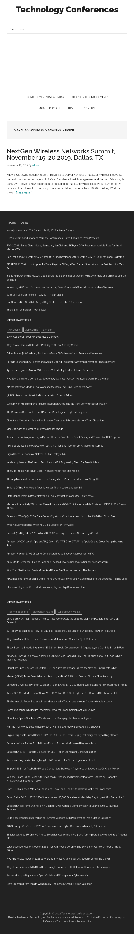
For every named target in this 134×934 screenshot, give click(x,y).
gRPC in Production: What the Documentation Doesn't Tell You (40, 395)
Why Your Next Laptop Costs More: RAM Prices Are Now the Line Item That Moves (51, 570)
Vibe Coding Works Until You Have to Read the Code (35, 429)
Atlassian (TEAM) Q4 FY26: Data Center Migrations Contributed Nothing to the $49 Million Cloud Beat (61, 516)
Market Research (75, 917)
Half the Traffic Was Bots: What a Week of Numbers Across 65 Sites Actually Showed (53, 726)
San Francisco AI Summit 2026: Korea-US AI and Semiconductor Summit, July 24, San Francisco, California (65, 257)
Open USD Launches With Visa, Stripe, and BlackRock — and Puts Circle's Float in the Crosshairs (59, 789)
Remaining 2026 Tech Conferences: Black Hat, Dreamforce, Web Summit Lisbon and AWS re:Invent (60, 287)
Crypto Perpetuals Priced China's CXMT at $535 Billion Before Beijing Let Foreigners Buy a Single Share (62, 735)
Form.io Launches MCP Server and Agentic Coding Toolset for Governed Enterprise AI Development (61, 361)
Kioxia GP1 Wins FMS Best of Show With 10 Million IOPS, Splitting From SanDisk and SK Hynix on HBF (62, 693)
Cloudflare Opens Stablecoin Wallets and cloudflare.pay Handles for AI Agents (49, 718)
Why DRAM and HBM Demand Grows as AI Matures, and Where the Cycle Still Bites (51, 639)
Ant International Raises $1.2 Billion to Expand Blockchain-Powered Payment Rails (51, 743)
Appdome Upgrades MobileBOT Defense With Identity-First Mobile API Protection (50, 370)
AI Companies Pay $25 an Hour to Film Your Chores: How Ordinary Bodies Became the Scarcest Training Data (67, 578)
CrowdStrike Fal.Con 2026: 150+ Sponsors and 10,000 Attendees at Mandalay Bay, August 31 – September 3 (66, 797)
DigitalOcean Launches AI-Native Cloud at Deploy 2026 (36, 454)
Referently (49, 921)
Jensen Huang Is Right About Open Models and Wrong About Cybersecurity (47, 875)
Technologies (37, 917)
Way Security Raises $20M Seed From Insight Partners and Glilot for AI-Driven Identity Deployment (60, 867)
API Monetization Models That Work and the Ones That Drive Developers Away (49, 387)
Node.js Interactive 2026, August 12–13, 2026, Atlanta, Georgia (41, 230)
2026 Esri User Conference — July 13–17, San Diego (35, 294)
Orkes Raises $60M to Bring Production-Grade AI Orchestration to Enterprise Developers (55, 353)
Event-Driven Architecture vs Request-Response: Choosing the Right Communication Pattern (57, 403)
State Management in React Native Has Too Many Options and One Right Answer (50, 496)
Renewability (84, 921)
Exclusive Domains (97, 917)
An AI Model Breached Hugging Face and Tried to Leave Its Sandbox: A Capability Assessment (57, 562)
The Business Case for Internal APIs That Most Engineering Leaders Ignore (47, 412)
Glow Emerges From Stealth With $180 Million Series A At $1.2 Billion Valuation (49, 883)
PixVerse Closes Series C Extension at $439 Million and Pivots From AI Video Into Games (55, 445)
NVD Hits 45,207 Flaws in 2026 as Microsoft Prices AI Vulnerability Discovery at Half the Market (58, 858)
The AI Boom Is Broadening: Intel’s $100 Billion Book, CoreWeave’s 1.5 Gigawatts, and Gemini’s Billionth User (65, 647)
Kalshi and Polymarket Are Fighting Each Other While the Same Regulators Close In (51, 760)
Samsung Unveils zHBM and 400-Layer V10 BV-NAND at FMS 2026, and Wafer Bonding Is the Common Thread (67, 684)
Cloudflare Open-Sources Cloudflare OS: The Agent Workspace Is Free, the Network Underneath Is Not (62, 668)
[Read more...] (24, 193)
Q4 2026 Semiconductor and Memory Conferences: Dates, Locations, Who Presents (53, 238)
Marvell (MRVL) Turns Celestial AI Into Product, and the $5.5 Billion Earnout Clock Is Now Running (59, 676)
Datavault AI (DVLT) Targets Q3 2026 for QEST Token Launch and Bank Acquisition (51, 751)
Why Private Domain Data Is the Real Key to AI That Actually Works (43, 345)
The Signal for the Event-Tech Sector (26, 309)
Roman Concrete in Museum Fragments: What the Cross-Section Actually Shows (51, 710)
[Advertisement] (67, 65)
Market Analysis (56, 917)
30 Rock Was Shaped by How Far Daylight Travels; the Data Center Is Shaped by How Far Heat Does (61, 630)
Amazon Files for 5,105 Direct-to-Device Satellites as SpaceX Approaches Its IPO (50, 553)
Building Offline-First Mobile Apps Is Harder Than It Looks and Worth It (44, 487)
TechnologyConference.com (77, 913)
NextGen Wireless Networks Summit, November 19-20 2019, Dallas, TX (61, 154)
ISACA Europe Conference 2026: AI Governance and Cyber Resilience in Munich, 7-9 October (56, 826)
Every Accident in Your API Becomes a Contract (32, 336)
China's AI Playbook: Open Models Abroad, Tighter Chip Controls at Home (47, 587)
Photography (117, 917)
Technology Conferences (67, 9)
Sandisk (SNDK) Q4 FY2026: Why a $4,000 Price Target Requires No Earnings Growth (53, 533)
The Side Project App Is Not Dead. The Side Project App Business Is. (43, 470)
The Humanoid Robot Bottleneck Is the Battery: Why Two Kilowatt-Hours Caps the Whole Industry (60, 701)
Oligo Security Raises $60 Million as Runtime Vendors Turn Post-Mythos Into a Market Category (59, 817)
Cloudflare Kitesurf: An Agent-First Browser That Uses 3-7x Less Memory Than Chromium (56, 420)
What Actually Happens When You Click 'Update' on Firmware (40, 524)
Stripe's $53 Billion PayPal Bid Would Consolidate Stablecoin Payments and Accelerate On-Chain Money (63, 768)
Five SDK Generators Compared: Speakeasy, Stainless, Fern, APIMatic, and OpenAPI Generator (58, 378)
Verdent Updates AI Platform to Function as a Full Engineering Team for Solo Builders (53, 462)
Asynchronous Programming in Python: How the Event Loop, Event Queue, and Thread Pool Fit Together (63, 437)
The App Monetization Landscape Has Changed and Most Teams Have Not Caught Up (53, 479)
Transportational (66, 921)
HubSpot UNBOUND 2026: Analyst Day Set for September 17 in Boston (45, 302)
